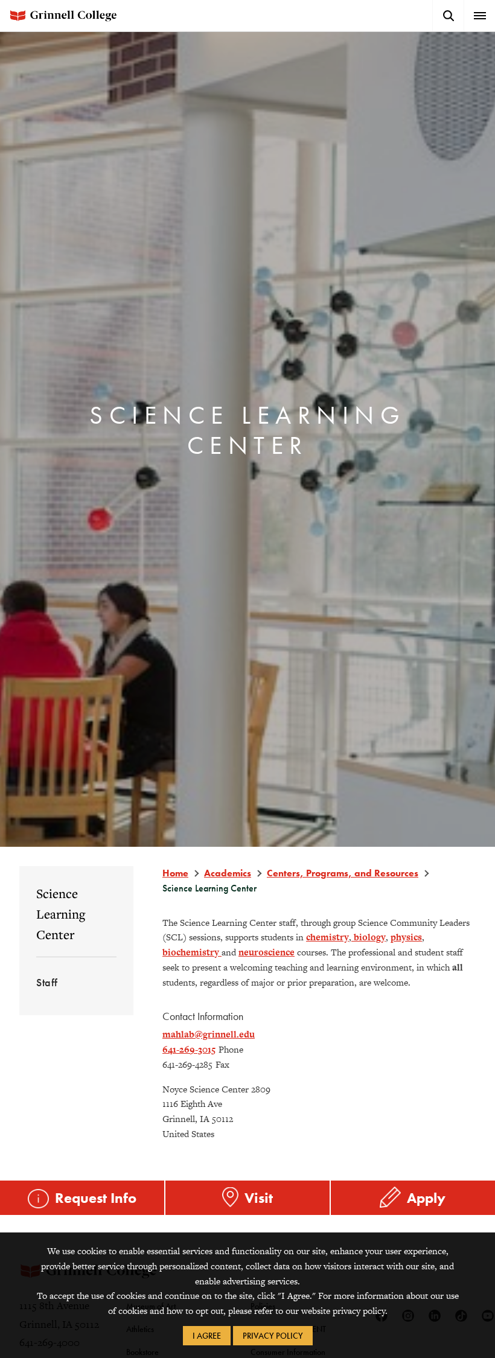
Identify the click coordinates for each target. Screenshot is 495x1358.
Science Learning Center (60, 914)
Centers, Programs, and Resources (342, 873)
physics (406, 937)
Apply (426, 1197)
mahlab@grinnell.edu (208, 1034)
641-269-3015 (189, 1049)
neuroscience (266, 952)
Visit (258, 1197)
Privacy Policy (273, 1335)
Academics (227, 873)
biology (368, 937)
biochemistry (192, 952)
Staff (47, 982)
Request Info (95, 1197)
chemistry (327, 937)
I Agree (207, 1335)
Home (175, 873)
